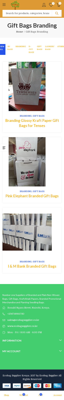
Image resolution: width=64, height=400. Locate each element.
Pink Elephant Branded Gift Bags (32, 196)
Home (19, 31)
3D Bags (10, 48)
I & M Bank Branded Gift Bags (32, 266)
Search (57, 13)
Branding (21, 47)
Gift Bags (39, 48)
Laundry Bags (49, 48)
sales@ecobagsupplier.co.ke (23, 320)
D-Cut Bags (31, 49)
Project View (27, 86)
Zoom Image (37, 86)
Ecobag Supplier (48, 375)
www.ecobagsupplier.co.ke (22, 326)
